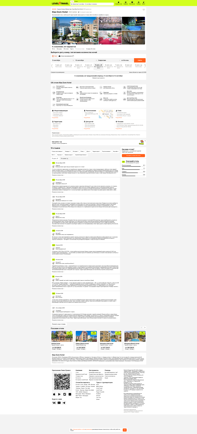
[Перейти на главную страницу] (60, 3)
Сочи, (81, 384)
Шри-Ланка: (79, 395)
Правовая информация (130, 409)
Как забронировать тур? (111, 372)
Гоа (81, 397)
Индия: (78, 397)
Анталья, (88, 386)
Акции (106, 378)
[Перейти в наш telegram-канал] (64, 403)
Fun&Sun (98, 393)
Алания (93, 386)
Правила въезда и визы (111, 374)
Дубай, (81, 392)
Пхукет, (83, 388)
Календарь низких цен (95, 372)
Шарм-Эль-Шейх (89, 390)
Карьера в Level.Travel (81, 374)
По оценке (63, 158)
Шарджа (85, 392)
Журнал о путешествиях (95, 379)
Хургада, (82, 390)
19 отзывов (55, 148)
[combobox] (127, 60)
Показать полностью (57, 175)
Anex (97, 384)
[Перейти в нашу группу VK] (54, 403)
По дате (54, 158)
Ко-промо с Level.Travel (82, 379)
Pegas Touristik (100, 392)
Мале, (83, 393)
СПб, (89, 384)
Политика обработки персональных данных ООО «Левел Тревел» (133, 411)
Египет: (78, 390)
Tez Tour (98, 397)
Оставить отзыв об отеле (133, 155)
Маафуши (88, 393)
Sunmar (98, 395)
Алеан (98, 399)
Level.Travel (99, 390)
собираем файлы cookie (78, 429)
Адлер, (86, 384)
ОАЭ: (77, 392)
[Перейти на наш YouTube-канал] (59, 403)
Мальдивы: (79, 393)
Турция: (78, 386)
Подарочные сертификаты (96, 374)
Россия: (78, 384)
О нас (77, 372)
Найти (140, 60)
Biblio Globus (99, 386)
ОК (124, 430)
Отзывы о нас (79, 376)
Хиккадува (85, 395)
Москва (93, 384)
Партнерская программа (95, 378)
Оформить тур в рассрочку (96, 376)
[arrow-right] (141, 327)
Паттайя (87, 388)
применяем (89, 429)
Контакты (78, 378)
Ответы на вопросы (110, 376)
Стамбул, (82, 386)
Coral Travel (99, 388)
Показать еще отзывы (58, 324)
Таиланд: (78, 388)
